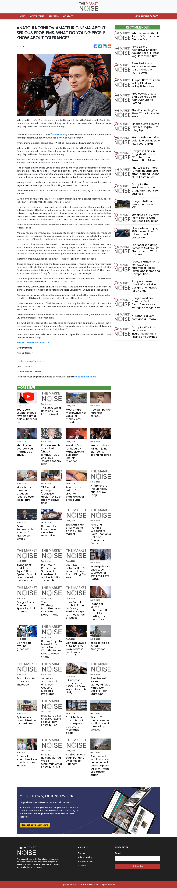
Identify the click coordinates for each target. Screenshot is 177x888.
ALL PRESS (54, 16)
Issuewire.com (59, 134)
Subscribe (138, 866)
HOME (22, 16)
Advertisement (85, 861)
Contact (82, 865)
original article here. (86, 376)
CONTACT (68, 16)
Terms (81, 853)
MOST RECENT (37, 16)
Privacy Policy (85, 857)
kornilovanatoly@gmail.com (31, 361)
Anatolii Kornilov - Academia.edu (33, 342)
